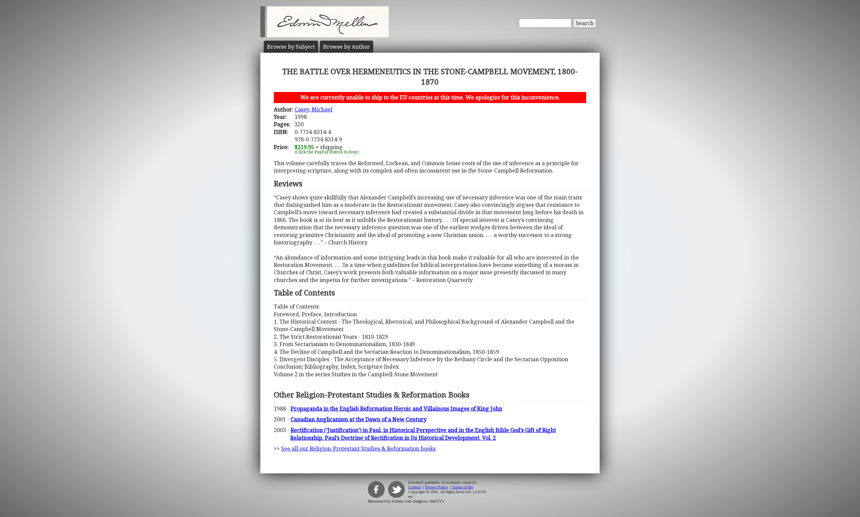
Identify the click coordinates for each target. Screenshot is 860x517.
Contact (414, 487)
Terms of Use (462, 487)
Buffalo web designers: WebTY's (417, 501)
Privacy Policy (436, 487)
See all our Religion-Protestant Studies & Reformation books (358, 448)
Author (346, 46)
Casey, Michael (313, 109)
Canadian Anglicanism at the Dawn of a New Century (359, 419)
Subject (291, 46)
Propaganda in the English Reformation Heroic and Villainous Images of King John (396, 408)
